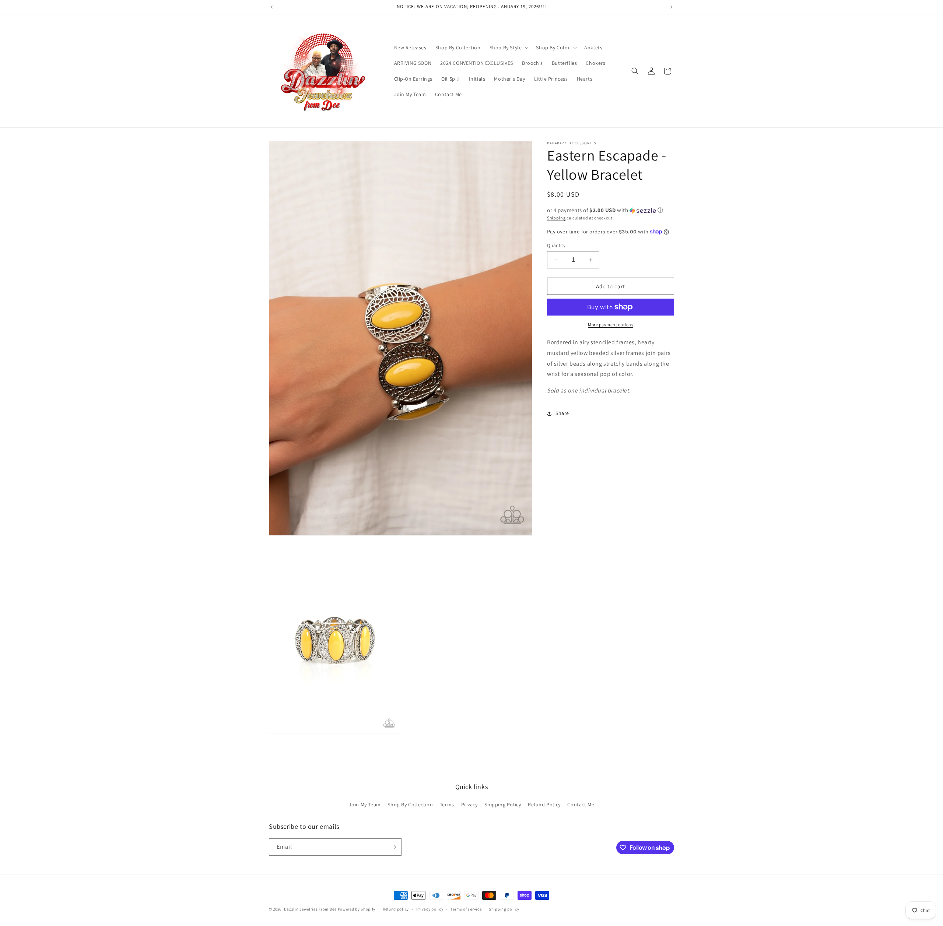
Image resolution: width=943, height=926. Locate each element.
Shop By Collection (410, 804)
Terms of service (466, 909)
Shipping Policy (502, 804)
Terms (447, 804)
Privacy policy (430, 909)
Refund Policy (544, 804)
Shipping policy (504, 909)
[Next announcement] (671, 7)
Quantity (556, 245)
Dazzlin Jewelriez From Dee (311, 909)
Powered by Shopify (357, 909)
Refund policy (396, 909)
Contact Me (580, 804)
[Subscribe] (393, 847)
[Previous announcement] (271, 7)
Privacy (469, 804)
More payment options (610, 324)
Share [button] (562, 413)
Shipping (556, 218)
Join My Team (365, 804)
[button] (508, 47)
